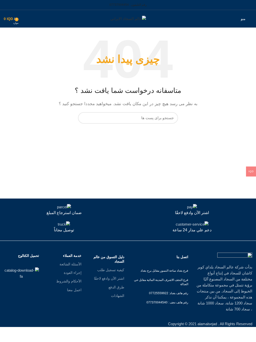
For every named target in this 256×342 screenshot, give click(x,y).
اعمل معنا (74, 290)
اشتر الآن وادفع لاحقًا (109, 278)
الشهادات (117, 296)
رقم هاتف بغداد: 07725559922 (168, 293)
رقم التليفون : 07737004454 (128, 5)
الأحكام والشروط (69, 281)
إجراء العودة (73, 273)
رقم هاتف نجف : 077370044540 (167, 302)
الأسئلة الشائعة (71, 264)
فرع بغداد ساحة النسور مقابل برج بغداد (164, 270)
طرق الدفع (116, 287)
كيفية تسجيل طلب (110, 270)
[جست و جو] (84, 118)
